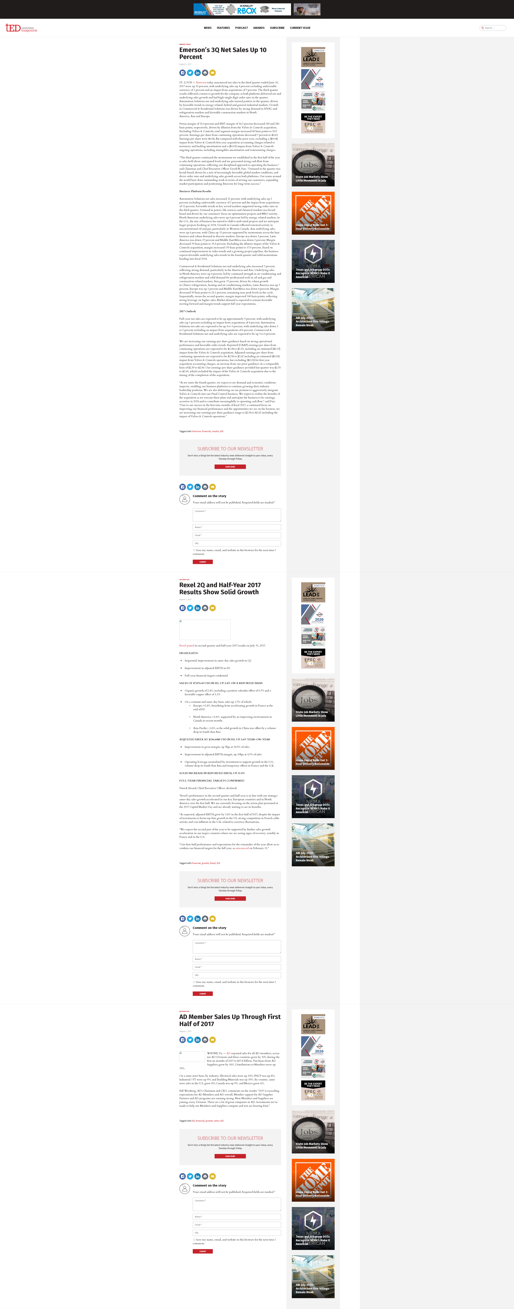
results (215, 431)
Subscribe (277, 28)
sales (216, 1120)
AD (228, 1053)
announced (242, 848)
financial (206, 431)
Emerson (201, 82)
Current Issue (300, 28)
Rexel (182, 645)
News (208, 28)
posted (190, 645)
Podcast (241, 28)
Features (223, 28)
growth (205, 863)
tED (221, 431)
